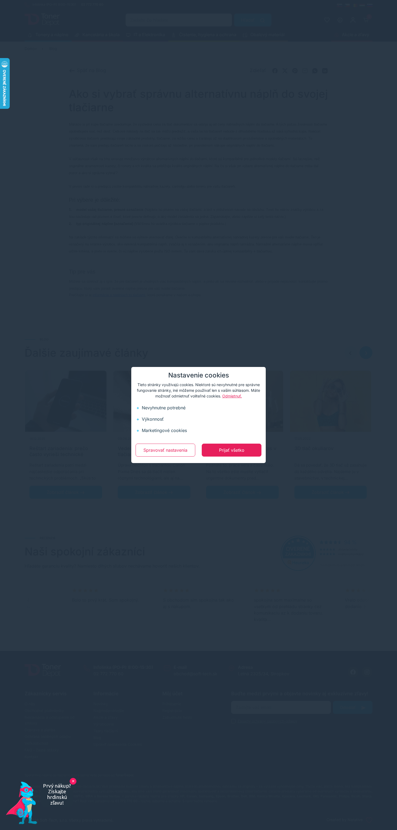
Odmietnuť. (232, 396)
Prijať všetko (231, 450)
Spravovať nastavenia (165, 450)
